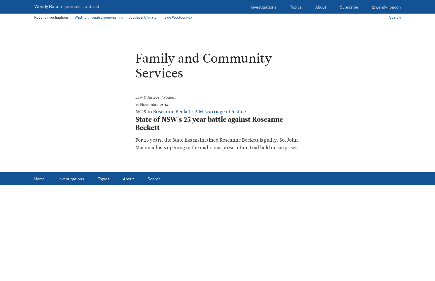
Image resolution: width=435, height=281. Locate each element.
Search (395, 17)
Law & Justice (147, 97)
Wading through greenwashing (99, 17)
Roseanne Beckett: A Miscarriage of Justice (199, 111)
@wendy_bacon (386, 7)
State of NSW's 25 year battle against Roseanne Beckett (209, 123)
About (320, 7)
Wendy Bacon (66, 6)
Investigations (263, 7)
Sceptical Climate (142, 17)
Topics (296, 7)
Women (168, 97)
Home (39, 179)
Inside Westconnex (177, 17)
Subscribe (349, 7)
